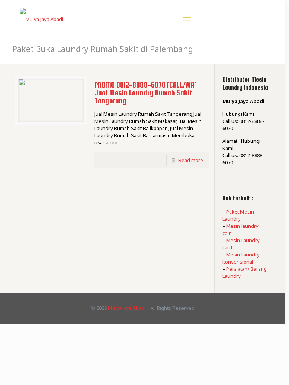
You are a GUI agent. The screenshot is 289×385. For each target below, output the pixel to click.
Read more (190, 160)
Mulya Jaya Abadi (127, 308)
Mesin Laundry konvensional (241, 258)
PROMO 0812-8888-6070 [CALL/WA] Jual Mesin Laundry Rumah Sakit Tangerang (145, 93)
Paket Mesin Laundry (238, 215)
